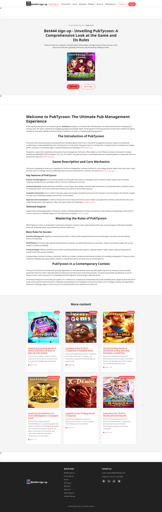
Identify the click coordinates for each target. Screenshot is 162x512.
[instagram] (109, 481)
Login (132, 4)
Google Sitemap (69, 496)
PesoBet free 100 (89, 202)
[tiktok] (114, 481)
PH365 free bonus (86, 148)
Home (71, 25)
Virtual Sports (66, 4)
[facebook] (104, 481)
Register (122, 4)
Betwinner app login (108, 171)
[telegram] (119, 481)
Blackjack (91, 4)
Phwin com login (83, 213)
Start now (73, 86)
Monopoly (82, 4)
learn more (88, 87)
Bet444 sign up (54, 4)
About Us (100, 4)
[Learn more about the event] (81, 16)
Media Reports (110, 4)
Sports (75, 4)
